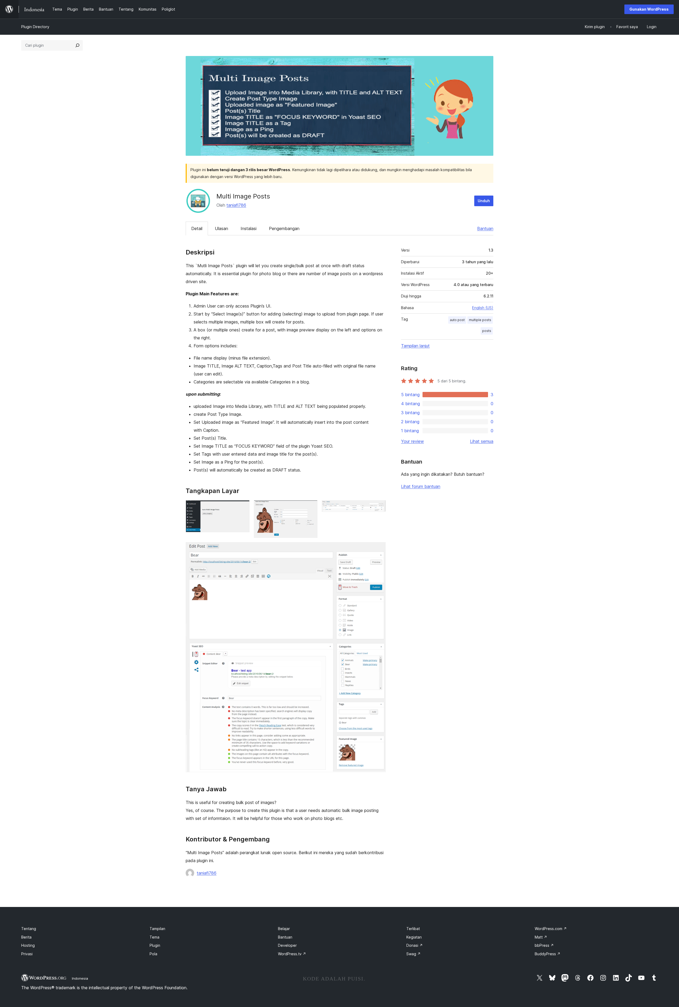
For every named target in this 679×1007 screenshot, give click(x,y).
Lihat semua (481, 441)
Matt (541, 937)
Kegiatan (414, 937)
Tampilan (157, 928)
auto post (457, 320)
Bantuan (485, 228)
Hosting (28, 945)
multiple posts (480, 320)
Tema (154, 937)
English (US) (482, 307)
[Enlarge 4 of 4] (378, 549)
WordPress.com (551, 928)
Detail (196, 228)
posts (486, 331)
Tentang (28, 928)
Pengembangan (284, 228)
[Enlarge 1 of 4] (242, 507)
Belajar (284, 928)
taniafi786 (236, 205)
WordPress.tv (292, 954)
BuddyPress (547, 954)
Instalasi (248, 228)
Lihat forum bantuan (420, 486)
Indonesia (80, 978)
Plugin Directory (35, 26)
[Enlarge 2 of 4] (310, 507)
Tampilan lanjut (415, 345)
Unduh (484, 200)
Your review (412, 441)
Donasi (414, 945)
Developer (287, 945)
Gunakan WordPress (649, 9)
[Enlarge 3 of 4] (378, 507)
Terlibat (413, 928)
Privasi (27, 954)
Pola (153, 954)
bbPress (544, 945)
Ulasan (221, 228)
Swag (413, 954)
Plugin (155, 945)
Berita (26, 937)
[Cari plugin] (77, 45)
